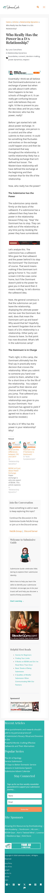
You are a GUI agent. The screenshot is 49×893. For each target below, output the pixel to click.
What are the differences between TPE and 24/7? (13, 453)
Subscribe (24, 809)
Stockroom (24, 829)
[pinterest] (36, 885)
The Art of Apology (13, 758)
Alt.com (34, 829)
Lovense (40, 832)
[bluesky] (19, 885)
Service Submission (13, 761)
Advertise (6, 877)
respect (26, 59)
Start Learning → (17, 601)
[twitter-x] (25, 885)
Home (8, 22)
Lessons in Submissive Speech (18, 768)
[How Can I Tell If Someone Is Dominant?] (29, 444)
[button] (38, 7)
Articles (15, 22)
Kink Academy (11, 829)
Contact (5, 880)
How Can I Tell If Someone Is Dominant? (29, 451)
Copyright (6, 870)
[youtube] (30, 885)
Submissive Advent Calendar (17, 771)
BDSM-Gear (10, 832)
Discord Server (31, 531)
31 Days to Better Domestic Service (20, 764)
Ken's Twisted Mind (25, 832)
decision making (33, 56)
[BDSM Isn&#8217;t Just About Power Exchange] (15, 480)
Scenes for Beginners (23, 655)
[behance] (41, 885)
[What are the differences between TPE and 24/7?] (14, 444)
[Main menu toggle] (44, 7)
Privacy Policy (7, 863)
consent (21, 56)
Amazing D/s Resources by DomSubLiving (23, 826)
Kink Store (26, 836)
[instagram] (14, 885)
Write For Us (7, 873)
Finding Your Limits (22, 658)
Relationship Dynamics (29, 22)
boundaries (13, 56)
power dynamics (15, 59)
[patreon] (25, 888)
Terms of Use (7, 867)
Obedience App (13, 836)
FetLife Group (16, 531)
